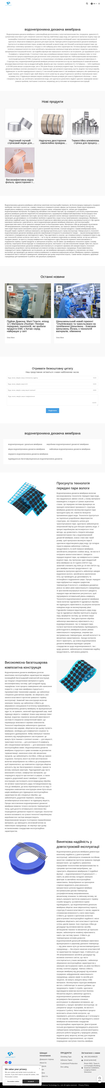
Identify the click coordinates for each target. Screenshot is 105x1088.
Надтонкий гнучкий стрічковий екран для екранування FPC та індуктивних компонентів (20, 141)
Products (43, 1066)
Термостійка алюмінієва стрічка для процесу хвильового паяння (85, 141)
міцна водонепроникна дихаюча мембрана (26, 449)
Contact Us (44, 1076)
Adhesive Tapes (66, 1060)
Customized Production (69, 1063)
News (42, 1069)
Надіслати (52, 410)
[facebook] (10, 1062)
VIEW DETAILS (19, 123)
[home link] (8, 4)
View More (11, 337)
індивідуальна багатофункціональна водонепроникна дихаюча (35, 459)
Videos (42, 1073)
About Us (43, 1063)
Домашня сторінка (47, 1059)
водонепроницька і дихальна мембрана (25, 444)
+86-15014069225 (91, 1057)
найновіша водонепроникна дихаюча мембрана (69, 449)
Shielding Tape (65, 1057)
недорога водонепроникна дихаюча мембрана (28, 454)
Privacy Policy (84, 1085)
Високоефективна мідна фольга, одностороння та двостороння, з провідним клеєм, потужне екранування (19, 181)
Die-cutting (64, 1067)
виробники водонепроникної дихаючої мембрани (68, 444)
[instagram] (6, 1062)
